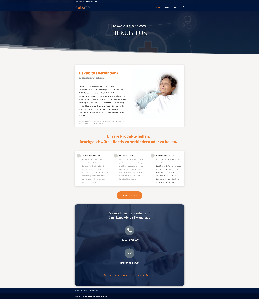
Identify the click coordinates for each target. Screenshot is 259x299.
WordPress (104, 296)
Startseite (156, 7)
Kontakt (177, 7)
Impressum (78, 290)
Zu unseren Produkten (129, 195)
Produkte (166, 7)
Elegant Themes (87, 296)
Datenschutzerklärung (91, 290)
